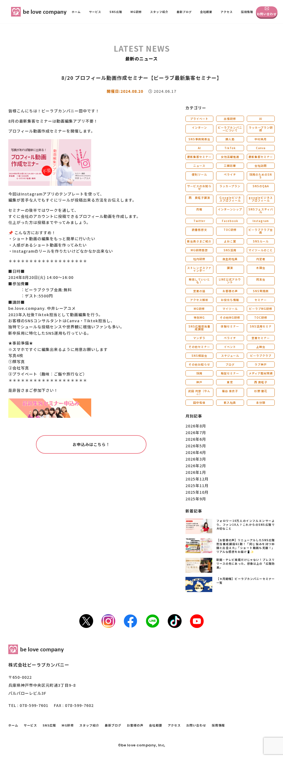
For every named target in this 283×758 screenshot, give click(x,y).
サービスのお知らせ (199, 187)
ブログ (230, 364)
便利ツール (199, 174)
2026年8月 (195, 426)
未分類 (260, 402)
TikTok (230, 148)
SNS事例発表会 (199, 139)
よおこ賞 (230, 241)
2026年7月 (195, 432)
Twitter (199, 221)
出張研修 (230, 119)
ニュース (199, 165)
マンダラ (199, 338)
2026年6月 (195, 439)
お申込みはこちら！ (91, 444)
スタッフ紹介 (159, 12)
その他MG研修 (230, 317)
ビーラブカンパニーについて (230, 128)
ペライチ (230, 174)
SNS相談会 (199, 355)
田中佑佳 (199, 402)
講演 (230, 268)
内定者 (260, 259)
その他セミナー (199, 347)
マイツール (230, 309)
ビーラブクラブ (260, 355)
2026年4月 (195, 452)
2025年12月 (197, 479)
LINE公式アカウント (230, 280)
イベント (230, 347)
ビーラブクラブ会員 (260, 231)
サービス (95, 12)
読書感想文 (199, 230)
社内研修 (199, 259)
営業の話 (199, 291)
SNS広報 (115, 12)
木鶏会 (260, 268)
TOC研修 (230, 230)
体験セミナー (230, 326)
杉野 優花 (260, 391)
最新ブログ (184, 12)
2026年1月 (195, 472)
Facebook (230, 221)
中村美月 (261, 139)
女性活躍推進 (230, 157)
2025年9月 (195, 498)
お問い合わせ (267, 14)
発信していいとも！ (199, 280)
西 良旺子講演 (199, 198)
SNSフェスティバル (260, 210)
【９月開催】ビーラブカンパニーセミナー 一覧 (245, 581)
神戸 (199, 382)
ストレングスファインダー (199, 269)
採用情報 (247, 12)
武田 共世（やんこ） (199, 392)
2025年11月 (197, 485)
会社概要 (206, 12)
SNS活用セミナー (261, 327)
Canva (261, 148)
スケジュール (230, 355)
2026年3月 (195, 459)
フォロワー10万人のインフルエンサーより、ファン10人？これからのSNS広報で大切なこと (245, 524)
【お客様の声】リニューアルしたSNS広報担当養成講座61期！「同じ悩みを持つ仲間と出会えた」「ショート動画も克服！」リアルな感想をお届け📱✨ (245, 546)
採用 (199, 373)
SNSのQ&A (261, 186)
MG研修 (136, 12)
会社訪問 (261, 165)
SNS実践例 (261, 291)
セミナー (261, 300)
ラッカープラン (229, 186)
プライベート (199, 119)
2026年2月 (195, 465)
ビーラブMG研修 (260, 309)
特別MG (199, 317)
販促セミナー (230, 373)
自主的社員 (230, 259)
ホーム (76, 12)
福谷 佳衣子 (230, 391)
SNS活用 (230, 250)
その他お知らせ (199, 364)
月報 (199, 209)
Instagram (261, 221)
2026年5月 (195, 445)
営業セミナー (260, 338)
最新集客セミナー (199, 157)
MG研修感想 (199, 250)
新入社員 (230, 402)
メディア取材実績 (261, 373)
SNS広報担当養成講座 (199, 327)
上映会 (260, 347)
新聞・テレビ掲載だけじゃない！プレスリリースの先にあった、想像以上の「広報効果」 (245, 563)
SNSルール (261, 241)
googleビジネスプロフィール (261, 199)
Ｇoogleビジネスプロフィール (230, 199)
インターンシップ (230, 209)
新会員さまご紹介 (199, 241)
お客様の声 (230, 291)
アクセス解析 (199, 300)
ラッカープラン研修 (261, 128)
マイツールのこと (260, 250)
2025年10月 (197, 492)
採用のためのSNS (260, 175)
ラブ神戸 (261, 364)
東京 (230, 382)
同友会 (260, 279)
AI (260, 119)
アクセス (227, 12)
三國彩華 (230, 165)
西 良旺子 (260, 382)
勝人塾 (230, 139)
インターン (199, 127)
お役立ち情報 (230, 300)
